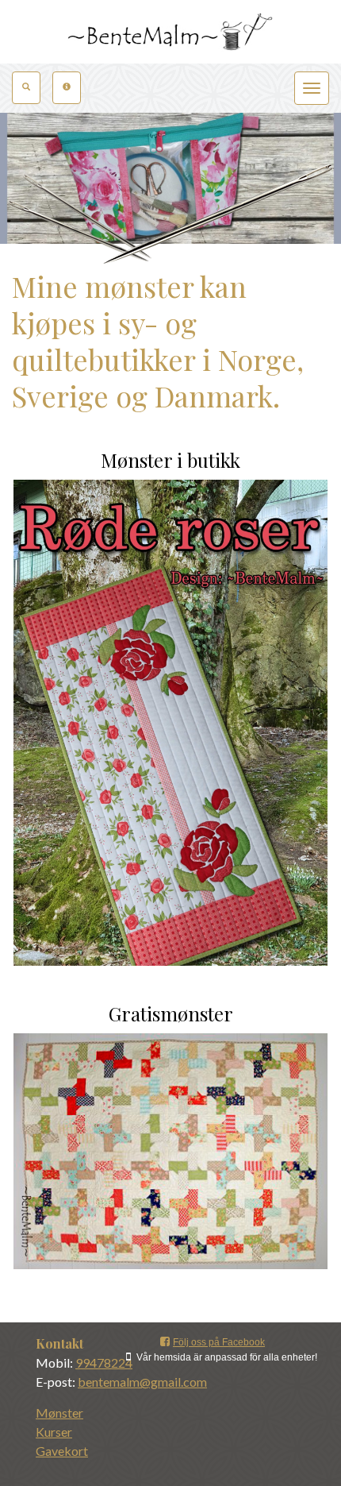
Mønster (59, 1412)
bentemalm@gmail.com (142, 1381)
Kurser (54, 1431)
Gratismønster (171, 1013)
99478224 (103, 1362)
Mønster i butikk (170, 460)
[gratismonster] (170, 1151)
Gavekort (62, 1450)
